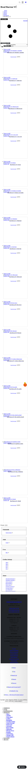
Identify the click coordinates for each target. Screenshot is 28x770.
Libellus (8, 715)
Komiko (8, 732)
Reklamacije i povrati (14, 659)
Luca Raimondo (9, 589)
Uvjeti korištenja (14, 653)
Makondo (9, 729)
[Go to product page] (15, 441)
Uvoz (5, 709)
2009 (7, 564)
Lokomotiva (9, 733)
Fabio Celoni (8, 585)
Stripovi (6, 708)
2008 (7, 562)
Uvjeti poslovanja (14, 655)
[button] (14, 31)
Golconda (9, 726)
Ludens (8, 718)
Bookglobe (9, 720)
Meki (7, 552)
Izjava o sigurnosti (14, 652)
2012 (7, 568)
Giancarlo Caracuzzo (10, 586)
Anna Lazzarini (9, 581)
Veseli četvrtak (13, 56)
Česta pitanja (14, 660)
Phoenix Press (10, 730)
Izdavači (6, 712)
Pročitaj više (6, 52)
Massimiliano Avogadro (10, 591)
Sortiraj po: (5, 43)
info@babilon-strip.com (14, 610)
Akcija (5, 739)
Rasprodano (8, 711)
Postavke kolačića (14, 662)
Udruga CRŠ (9, 735)
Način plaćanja (14, 657)
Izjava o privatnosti (14, 650)
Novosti (6, 738)
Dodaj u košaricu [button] (7, 443)
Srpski (7, 542)
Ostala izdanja (10, 736)
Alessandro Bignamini (10, 578)
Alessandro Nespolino (10, 580)
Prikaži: (7, 46)
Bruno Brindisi (9, 583)
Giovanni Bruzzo (9, 588)
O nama (14, 648)
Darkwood (9, 724)
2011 (7, 567)
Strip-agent (9, 717)
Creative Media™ (18, 701)
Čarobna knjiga (10, 721)
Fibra (7, 714)
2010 (7, 565)
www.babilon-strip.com (14, 611)
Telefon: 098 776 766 (14, 608)
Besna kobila (9, 727)
